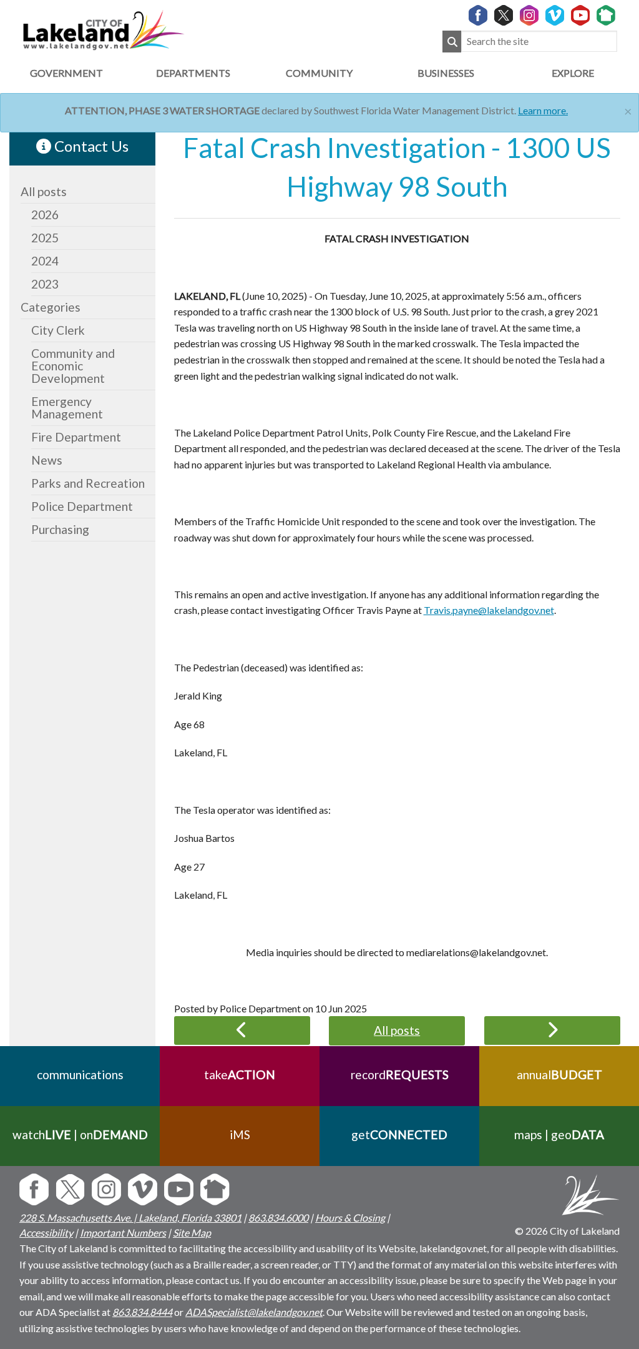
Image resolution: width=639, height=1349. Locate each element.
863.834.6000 (278, 1217)
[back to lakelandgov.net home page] (103, 28)
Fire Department (76, 437)
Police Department (82, 506)
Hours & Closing (350, 1217)
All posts (44, 191)
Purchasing (60, 529)
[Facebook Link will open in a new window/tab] (478, 16)
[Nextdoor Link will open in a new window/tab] (606, 16)
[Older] (242, 1030)
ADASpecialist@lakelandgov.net (254, 1312)
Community (319, 73)
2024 (45, 261)
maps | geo (559, 1134)
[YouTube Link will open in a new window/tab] (580, 16)
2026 (45, 214)
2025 (45, 237)
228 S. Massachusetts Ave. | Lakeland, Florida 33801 (130, 1217)
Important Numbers (123, 1232)
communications (80, 1074)
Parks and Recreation (88, 483)
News (46, 460)
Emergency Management (67, 407)
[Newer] (552, 1030)
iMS (240, 1134)
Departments (193, 73)
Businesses (445, 73)
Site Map (192, 1232)
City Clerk (58, 330)
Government (66, 73)
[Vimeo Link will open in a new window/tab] (554, 16)
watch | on (80, 1134)
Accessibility (46, 1232)
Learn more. (543, 110)
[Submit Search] (451, 41)
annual (559, 1074)
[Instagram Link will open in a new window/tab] (529, 16)
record (400, 1074)
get (399, 1134)
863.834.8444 (142, 1312)
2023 (45, 284)
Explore (573, 73)
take (239, 1074)
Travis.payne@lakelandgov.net (489, 610)
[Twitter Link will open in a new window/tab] (503, 16)
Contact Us (90, 146)
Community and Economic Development (73, 365)
